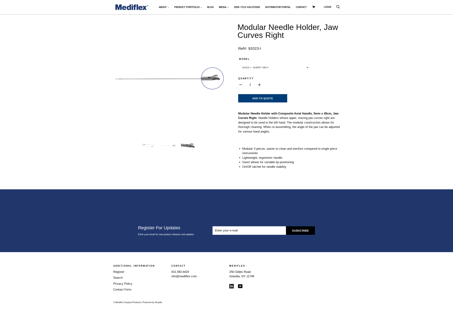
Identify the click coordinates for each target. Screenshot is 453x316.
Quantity (246, 78)
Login (327, 7)
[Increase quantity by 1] (259, 84)
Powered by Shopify (152, 302)
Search (118, 277)
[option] (168, 78)
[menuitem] (164, 7)
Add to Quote (262, 98)
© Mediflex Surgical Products (127, 302)
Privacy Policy (122, 283)
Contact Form (122, 289)
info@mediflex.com (184, 276)
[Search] (338, 7)
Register (118, 272)
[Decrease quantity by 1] (240, 84)
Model (244, 59)
